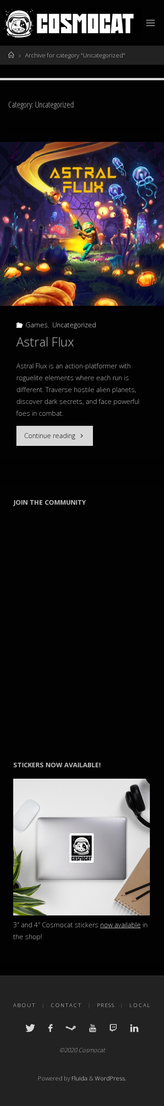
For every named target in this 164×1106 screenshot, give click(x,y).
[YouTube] (93, 1028)
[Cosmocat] (72, 22)
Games (37, 324)
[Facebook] (50, 1028)
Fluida (78, 1078)
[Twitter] (30, 1028)
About (24, 1005)
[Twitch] (113, 1028)
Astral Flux (45, 341)
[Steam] (70, 1028)
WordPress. (110, 1078)
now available (120, 924)
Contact (66, 1005)
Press (106, 1005)
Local (140, 1005)
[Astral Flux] (82, 224)
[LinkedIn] (134, 1028)
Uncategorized (74, 324)
